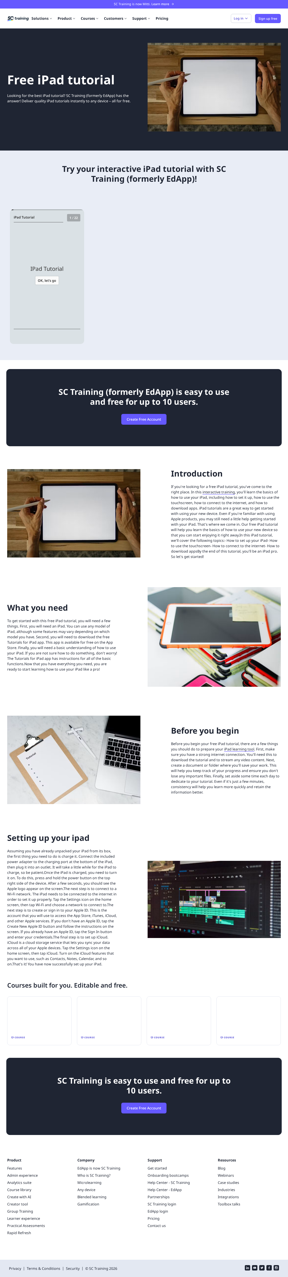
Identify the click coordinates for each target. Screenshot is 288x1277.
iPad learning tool (239, 749)
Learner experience (23, 1218)
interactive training (218, 492)
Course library (19, 1189)
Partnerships (159, 1196)
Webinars (226, 1175)
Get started (157, 1168)
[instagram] (276, 1268)
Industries (226, 1189)
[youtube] (254, 1268)
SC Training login (162, 1204)
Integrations (228, 1196)
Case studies (228, 1182)
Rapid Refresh (19, 1232)
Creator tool (17, 1204)
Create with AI (19, 1196)
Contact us (157, 1225)
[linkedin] (247, 1268)
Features (14, 1168)
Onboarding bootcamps (168, 1175)
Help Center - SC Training (169, 1182)
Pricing (162, 18)
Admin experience (22, 1175)
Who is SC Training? (93, 1175)
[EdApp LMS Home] (18, 18)
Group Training (20, 1211)
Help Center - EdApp (165, 1189)
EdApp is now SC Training (98, 1168)
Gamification (88, 1204)
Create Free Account (144, 419)
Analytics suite (19, 1182)
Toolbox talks (229, 1204)
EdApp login (158, 1211)
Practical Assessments (26, 1225)
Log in (238, 18)
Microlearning (89, 1182)
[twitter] (262, 1268)
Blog (221, 1168)
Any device (86, 1189)
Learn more (160, 4)
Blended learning (91, 1196)
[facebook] (269, 1268)
